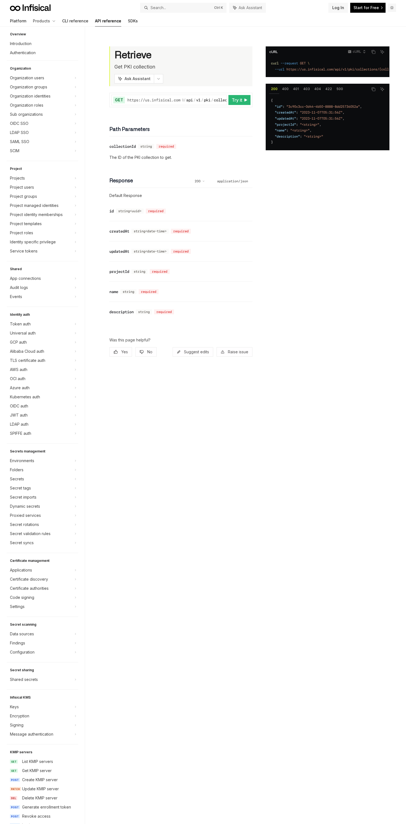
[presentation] (45, 425)
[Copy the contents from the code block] (373, 52)
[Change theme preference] (392, 8)
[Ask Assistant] (382, 52)
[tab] (274, 89)
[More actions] (158, 78)
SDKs (133, 21)
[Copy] (221, 100)
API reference (108, 21)
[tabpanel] (328, 121)
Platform (18, 21)
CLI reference (75, 21)
